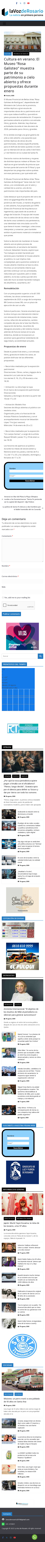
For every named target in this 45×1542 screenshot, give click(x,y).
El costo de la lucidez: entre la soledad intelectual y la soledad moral (29, 860)
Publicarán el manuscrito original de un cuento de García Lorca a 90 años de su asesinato (29, 1293)
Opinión (7, 776)
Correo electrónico (10, 576)
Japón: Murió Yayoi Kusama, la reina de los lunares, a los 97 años (21, 1224)
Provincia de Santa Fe (21, 54)
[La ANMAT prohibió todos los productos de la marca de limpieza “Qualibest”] (9, 1457)
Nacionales (9, 1394)
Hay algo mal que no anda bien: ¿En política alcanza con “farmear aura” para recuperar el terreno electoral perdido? (29, 845)
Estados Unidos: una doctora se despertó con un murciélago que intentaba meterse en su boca (29, 1485)
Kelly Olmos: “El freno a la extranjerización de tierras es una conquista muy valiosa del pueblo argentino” (28, 1111)
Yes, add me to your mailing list (17, 597)
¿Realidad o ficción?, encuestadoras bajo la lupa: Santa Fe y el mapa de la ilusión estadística (29, 874)
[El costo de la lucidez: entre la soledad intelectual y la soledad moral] (9, 861)
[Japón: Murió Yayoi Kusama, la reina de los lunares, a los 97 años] (22, 1204)
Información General (24, 1219)
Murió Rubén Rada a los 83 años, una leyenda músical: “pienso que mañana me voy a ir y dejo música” (29, 1262)
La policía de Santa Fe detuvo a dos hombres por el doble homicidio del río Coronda (22, 508)
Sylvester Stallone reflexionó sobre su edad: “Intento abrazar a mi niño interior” (29, 1247)
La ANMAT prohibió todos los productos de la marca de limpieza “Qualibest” (28, 1455)
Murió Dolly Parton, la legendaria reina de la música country (29, 1322)
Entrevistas (8, 1005)
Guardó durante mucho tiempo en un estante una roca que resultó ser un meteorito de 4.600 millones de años (29, 1278)
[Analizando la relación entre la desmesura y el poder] (9, 814)
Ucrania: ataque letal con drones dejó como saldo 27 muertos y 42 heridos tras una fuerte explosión (29, 1424)
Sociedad (18, 1394)
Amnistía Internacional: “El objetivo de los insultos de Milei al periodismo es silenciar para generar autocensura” (21, 1012)
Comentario (7, 536)
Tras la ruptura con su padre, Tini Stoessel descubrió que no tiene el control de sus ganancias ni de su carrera (29, 1308)
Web (3, 587)
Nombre (6, 566)
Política (16, 776)
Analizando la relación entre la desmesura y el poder (28, 813)
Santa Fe (24, 776)
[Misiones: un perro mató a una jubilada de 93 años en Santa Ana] (22, 1380)
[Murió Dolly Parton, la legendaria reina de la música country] (9, 1324)
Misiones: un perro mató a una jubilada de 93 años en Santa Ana (22, 1400)
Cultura (8, 54)
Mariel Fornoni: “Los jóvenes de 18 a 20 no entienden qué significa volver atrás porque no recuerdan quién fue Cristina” (29, 1037)
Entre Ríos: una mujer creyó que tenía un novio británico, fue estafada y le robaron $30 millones (29, 1470)
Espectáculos (9, 1219)
